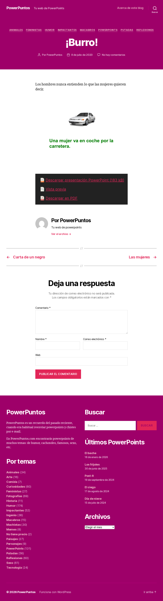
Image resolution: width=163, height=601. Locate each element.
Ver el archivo (61, 234)
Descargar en (62, 198)
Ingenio (11, 515)
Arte (9, 477)
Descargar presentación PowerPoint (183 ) (85, 180)
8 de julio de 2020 (82, 54)
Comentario (43, 308)
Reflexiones (145, 30)
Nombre (41, 339)
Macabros (87, 30)
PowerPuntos (18, 8)
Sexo (9, 562)
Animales (16, 30)
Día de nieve (93, 498)
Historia (11, 501)
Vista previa (56, 189)
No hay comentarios (113, 54)
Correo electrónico (94, 339)
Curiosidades (15, 486)
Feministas (34, 30)
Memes (11, 529)
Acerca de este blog (130, 8)
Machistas (13, 524)
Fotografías (14, 496)
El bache (90, 453)
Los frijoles (92, 464)
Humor (50, 30)
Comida (11, 481)
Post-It (89, 475)
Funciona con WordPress (55, 592)
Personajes (14, 543)
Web (37, 354)
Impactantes (67, 30)
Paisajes (12, 539)
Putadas (127, 30)
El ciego (90, 487)
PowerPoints (107, 30)
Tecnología (14, 567)
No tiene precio (16, 534)
